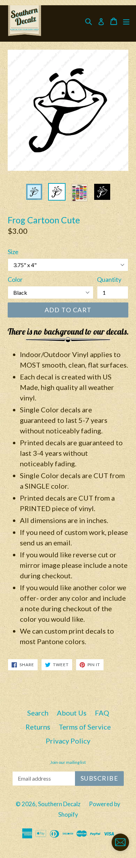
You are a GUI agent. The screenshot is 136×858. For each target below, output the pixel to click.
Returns (37, 727)
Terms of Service (85, 727)
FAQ (102, 713)
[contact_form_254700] (120, 842)
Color (15, 279)
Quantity (109, 279)
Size (13, 252)
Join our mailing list (68, 762)
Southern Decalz (59, 804)
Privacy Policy (68, 741)
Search (37, 713)
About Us (71, 713)
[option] (34, 191)
